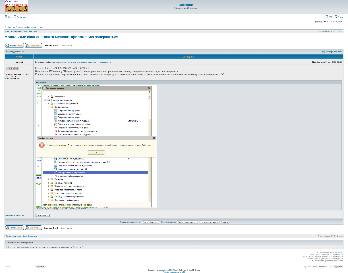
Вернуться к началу (14, 215)
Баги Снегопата (30, 31)
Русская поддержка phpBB (174, 272)
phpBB (168, 270)
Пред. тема (326, 52)
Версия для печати (15, 52)
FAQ (330, 17)
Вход (9, 17)
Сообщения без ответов (16, 27)
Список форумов (13, 31)
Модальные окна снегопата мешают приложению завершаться (61, 37)
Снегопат (186, 5)
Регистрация (22, 17)
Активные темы (35, 27)
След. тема (337, 52)
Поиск (340, 17)
